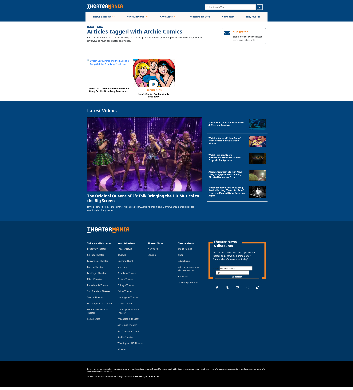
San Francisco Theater (98, 291)
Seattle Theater (95, 297)
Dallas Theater (125, 291)
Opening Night (125, 260)
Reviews (121, 254)
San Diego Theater (127, 324)
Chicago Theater (95, 254)
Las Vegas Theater (96, 273)
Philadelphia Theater (98, 285)
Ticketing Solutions (188, 282)
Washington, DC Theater (100, 303)
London (152, 254)
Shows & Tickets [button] (102, 16)
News (100, 26)
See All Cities (93, 318)
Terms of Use (153, 376)
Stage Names (185, 248)
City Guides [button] (166, 16)
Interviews (122, 267)
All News (121, 349)
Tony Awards (253, 16)
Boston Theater (95, 267)
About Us (183, 276)
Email (216, 268)
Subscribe (237, 276)
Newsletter (228, 16)
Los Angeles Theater (97, 260)
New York (153, 248)
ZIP (214, 272)
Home (90, 26)
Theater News (154, 90)
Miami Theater (94, 279)
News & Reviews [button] (136, 16)
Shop (181, 254)
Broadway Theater (96, 248)
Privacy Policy (139, 376)
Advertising (184, 260)
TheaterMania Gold (199, 16)
